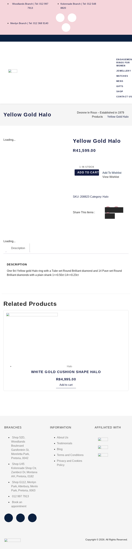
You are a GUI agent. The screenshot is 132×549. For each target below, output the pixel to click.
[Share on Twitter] (118, 210)
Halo (105, 196)
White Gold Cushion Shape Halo (66, 372)
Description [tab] (18, 248)
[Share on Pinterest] (110, 216)
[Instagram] (72, 17)
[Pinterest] (66, 27)
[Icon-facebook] (60, 17)
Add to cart (88, 172)
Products (97, 116)
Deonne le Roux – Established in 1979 (100, 112)
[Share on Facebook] (110, 210)
